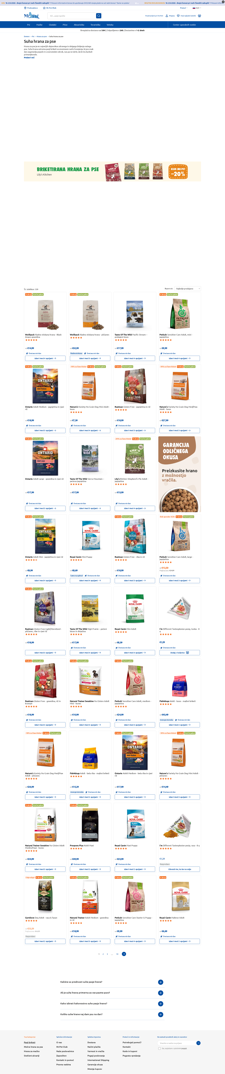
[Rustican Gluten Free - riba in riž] (135, 536)
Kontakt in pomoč (65, 1060)
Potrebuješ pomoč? (132, 1042)
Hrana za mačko (32, 1051)
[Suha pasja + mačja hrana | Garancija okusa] (179, 474)
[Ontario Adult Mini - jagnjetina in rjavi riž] (45, 536)
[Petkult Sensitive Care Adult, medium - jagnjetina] (135, 680)
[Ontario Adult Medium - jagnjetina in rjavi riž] (45, 386)
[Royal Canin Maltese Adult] (180, 897)
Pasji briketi (29, 1042)
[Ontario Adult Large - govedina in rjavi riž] (45, 458)
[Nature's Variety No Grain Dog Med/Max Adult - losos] (180, 386)
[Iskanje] (98, 15)
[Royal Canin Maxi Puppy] (135, 825)
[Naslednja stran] (124, 954)
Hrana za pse (42, 36)
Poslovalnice (32, 8)
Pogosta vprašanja (131, 1055)
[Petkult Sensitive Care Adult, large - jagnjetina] (180, 536)
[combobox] (73, 15)
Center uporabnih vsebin (184, 24)
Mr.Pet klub (62, 1046)
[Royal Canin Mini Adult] (135, 608)
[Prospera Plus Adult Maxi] (90, 825)
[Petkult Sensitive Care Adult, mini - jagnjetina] (180, 314)
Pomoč (183, 8)
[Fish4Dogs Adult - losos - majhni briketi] (180, 680)
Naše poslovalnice (65, 1051)
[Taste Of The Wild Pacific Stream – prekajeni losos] (135, 314)
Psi (33, 36)
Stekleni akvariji (31, 1055)
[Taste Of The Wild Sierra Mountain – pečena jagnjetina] (90, 458)
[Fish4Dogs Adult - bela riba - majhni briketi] (90, 752)
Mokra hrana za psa (33, 1046)
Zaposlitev (61, 1055)
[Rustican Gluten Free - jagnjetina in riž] (135, 386)
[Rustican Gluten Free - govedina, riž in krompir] (45, 680)
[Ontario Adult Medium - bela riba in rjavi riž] (135, 752)
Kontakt (127, 1046)
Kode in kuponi (130, 1051)
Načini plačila (94, 1046)
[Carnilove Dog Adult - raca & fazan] (45, 897)
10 (117, 954)
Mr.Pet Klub (51, 8)
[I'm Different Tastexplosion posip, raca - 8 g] (180, 825)
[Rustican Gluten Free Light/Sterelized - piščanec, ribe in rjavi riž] (45, 608)
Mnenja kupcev (95, 1068)
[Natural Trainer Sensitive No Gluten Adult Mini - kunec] (90, 680)
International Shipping (98, 1060)
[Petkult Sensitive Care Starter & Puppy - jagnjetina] (135, 897)
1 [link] (98, 954)
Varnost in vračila (96, 1051)
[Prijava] (198, 1043)
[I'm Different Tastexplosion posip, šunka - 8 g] (180, 608)
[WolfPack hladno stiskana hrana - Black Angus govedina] (45, 314)
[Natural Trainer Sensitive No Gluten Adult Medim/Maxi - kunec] (45, 825)
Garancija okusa (95, 1064)
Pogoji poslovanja (96, 1055)
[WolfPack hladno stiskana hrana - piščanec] (90, 314)
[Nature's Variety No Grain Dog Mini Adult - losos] (90, 386)
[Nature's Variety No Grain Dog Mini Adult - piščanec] (180, 752)
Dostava (92, 1042)
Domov (27, 36)
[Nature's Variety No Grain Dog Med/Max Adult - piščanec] (45, 752)
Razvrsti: (169, 288)
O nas (59, 1042)
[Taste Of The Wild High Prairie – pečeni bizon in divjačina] (90, 608)
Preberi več (29, 57)
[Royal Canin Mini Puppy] (90, 536)
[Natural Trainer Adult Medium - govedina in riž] (90, 897)
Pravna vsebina (63, 1064)
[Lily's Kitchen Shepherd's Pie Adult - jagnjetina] (135, 458)
